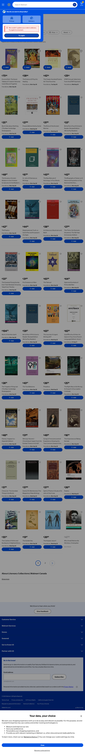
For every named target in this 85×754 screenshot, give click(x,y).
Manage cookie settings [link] (42, 750)
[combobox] (44, 5)
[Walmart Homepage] (9, 4)
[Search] (74, 4)
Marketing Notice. (30, 737)
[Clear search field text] (72, 5)
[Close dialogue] (81, 716)
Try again (21, 35)
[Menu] (3, 4)
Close (42, 745)
